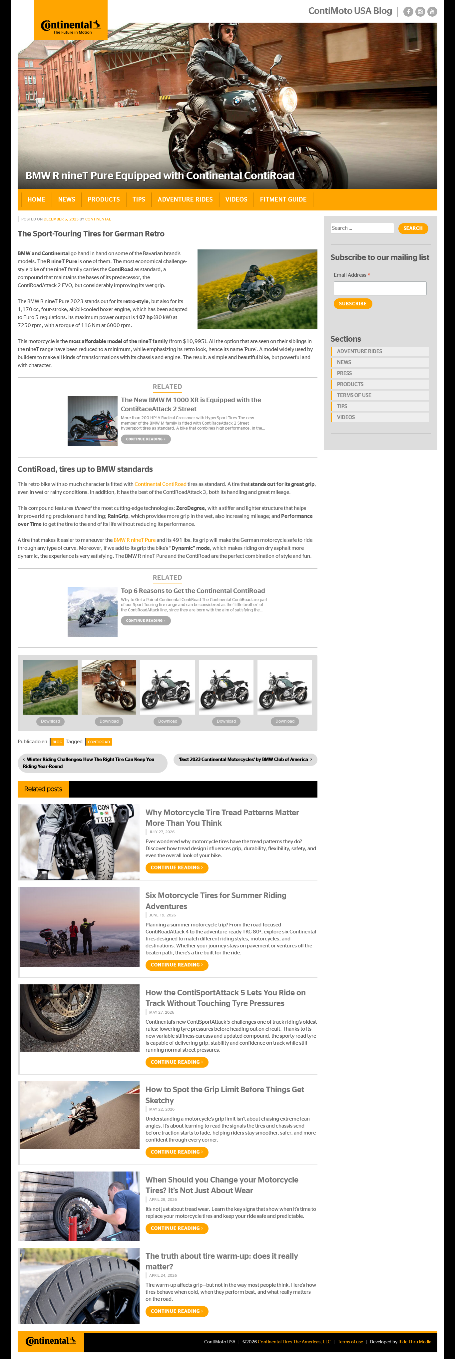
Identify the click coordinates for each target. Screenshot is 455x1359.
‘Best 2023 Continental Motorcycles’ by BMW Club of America (243, 759)
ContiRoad (99, 742)
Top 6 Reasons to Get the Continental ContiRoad (193, 591)
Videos (236, 200)
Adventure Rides (185, 200)
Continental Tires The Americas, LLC (294, 1342)
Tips (139, 200)
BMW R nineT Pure (135, 540)
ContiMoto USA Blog (350, 11)
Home (37, 200)
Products (104, 200)
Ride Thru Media (414, 1342)
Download (50, 721)
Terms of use (354, 395)
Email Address (352, 276)
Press (344, 373)
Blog (57, 742)
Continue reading (145, 439)
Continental (98, 219)
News (66, 200)
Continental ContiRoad (160, 484)
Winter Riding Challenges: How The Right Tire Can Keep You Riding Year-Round (88, 763)
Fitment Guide (283, 200)
